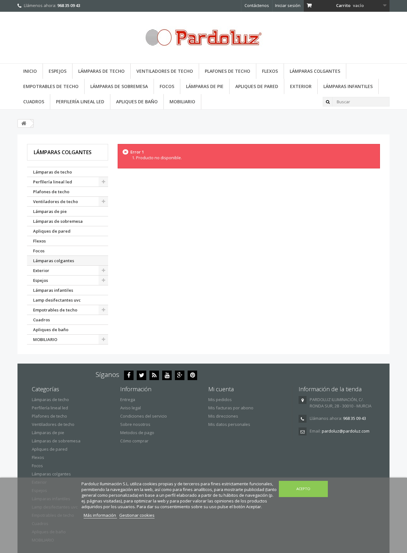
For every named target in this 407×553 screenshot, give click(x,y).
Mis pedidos (220, 399)
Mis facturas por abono (230, 408)
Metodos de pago (137, 432)
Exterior (301, 86)
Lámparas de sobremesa (119, 86)
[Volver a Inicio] (24, 123)
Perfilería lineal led (80, 102)
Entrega (127, 399)
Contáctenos (257, 5)
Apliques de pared (256, 86)
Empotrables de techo (51, 86)
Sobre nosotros (135, 424)
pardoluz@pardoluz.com (345, 431)
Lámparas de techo (101, 71)
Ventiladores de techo (164, 71)
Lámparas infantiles (348, 86)
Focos (167, 86)
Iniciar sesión (287, 5)
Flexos (270, 71)
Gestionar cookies (137, 515)
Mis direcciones (223, 416)
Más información (100, 515)
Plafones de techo (227, 71)
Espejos (57, 71)
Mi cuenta (221, 389)
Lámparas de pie (205, 86)
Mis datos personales (229, 424)
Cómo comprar (134, 441)
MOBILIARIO (182, 102)
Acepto (303, 488)
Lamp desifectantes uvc (57, 300)
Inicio (30, 71)
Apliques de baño (137, 102)
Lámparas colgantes (315, 71)
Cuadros (33, 102)
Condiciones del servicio (143, 416)
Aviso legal (130, 408)
